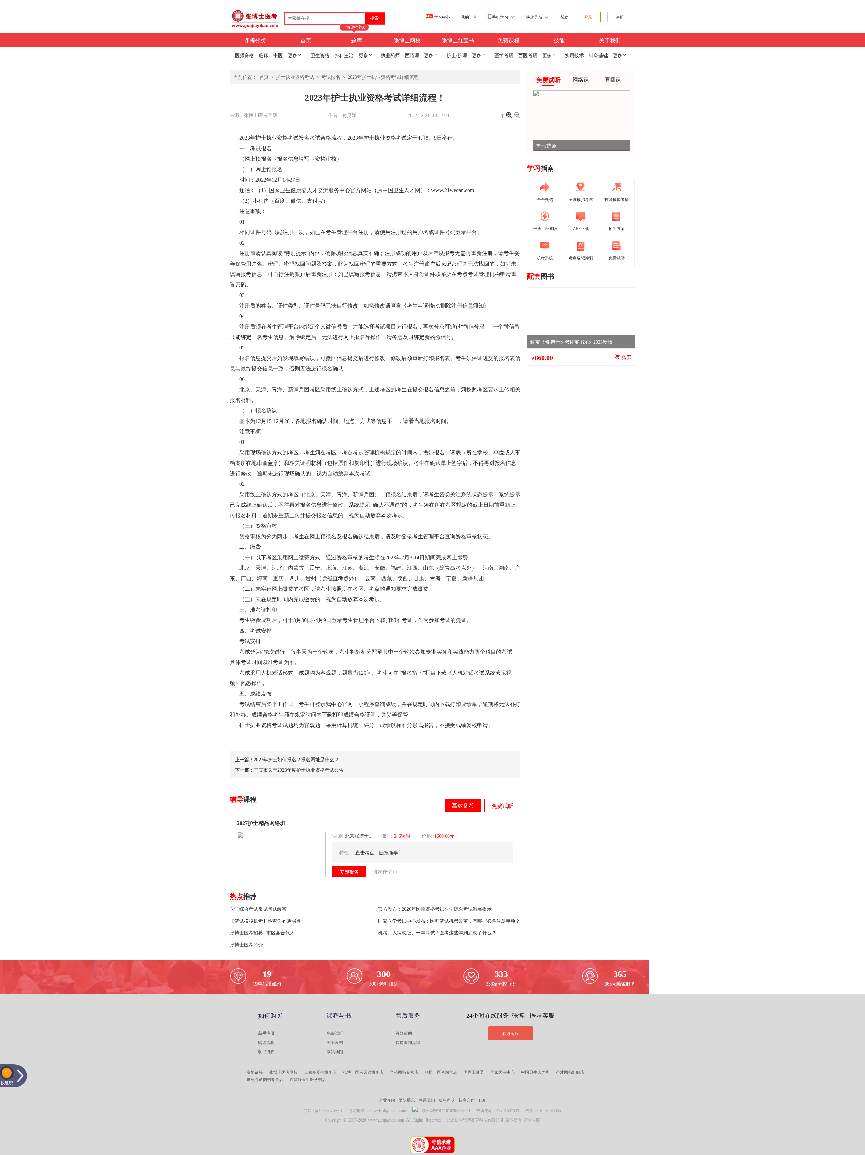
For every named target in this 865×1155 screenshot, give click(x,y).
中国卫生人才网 (535, 1072)
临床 (263, 55)
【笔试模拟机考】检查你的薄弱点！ (267, 920)
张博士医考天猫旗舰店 (363, 1072)
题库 (356, 40)
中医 (278, 55)
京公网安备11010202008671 (446, 1110)
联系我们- (427, 1100)
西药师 (412, 55)
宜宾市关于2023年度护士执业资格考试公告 (299, 769)
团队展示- (407, 1100)
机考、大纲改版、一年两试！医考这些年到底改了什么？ (437, 932)
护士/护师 (457, 55)
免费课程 (508, 40)
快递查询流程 (408, 1042)
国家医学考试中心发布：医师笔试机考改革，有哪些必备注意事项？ (449, 920)
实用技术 (574, 55)
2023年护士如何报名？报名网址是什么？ (296, 759)
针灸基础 (598, 55)
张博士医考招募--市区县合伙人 (262, 932)
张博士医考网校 (283, 1072)
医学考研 (503, 55)
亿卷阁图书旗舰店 (320, 1072)
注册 (620, 17)
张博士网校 (407, 40)
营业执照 (532, 1120)
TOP (482, 1100)
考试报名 (330, 76)
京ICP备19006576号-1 (323, 1110)
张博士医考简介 (246, 944)
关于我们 (610, 40)
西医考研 (527, 55)
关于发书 (335, 1042)
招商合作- (467, 1100)
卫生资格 (320, 55)
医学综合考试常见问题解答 (258, 908)
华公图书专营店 (404, 1072)
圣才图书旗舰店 (570, 1072)
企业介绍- (387, 1100)
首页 (305, 40)
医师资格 (244, 55)
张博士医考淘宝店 (441, 1072)
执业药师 (390, 55)
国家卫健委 (474, 1072)
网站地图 (335, 1052)
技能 (559, 40)
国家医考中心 (502, 1072)
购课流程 (266, 1042)
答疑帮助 (404, 1033)
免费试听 (335, 1033)
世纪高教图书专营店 (265, 1079)
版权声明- (447, 1100)
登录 (588, 17)
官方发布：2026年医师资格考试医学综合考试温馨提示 (435, 908)
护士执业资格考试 (295, 76)
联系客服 (510, 1033)
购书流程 (266, 1052)
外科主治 (344, 55)
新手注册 (266, 1033)
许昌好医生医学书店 (308, 1079)
